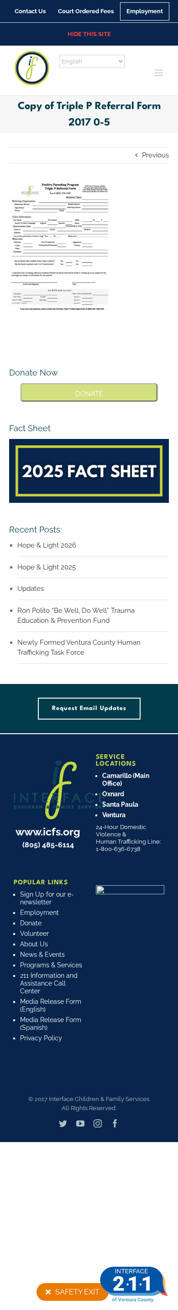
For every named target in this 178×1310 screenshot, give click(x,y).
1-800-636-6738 (118, 848)
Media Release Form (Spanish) (50, 1023)
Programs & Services (51, 965)
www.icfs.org (48, 831)
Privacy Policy (41, 1038)
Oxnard (113, 794)
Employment (39, 912)
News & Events (42, 954)
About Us (34, 944)
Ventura (114, 815)
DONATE (89, 394)
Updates (30, 589)
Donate (31, 923)
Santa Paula (120, 804)
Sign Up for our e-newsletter (47, 898)
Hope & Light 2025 (46, 567)
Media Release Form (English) (50, 1005)
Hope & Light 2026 (46, 545)
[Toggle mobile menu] (159, 73)
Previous (155, 155)
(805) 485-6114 (48, 844)
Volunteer (34, 933)
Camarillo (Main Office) (125, 779)
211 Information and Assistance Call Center (49, 983)
